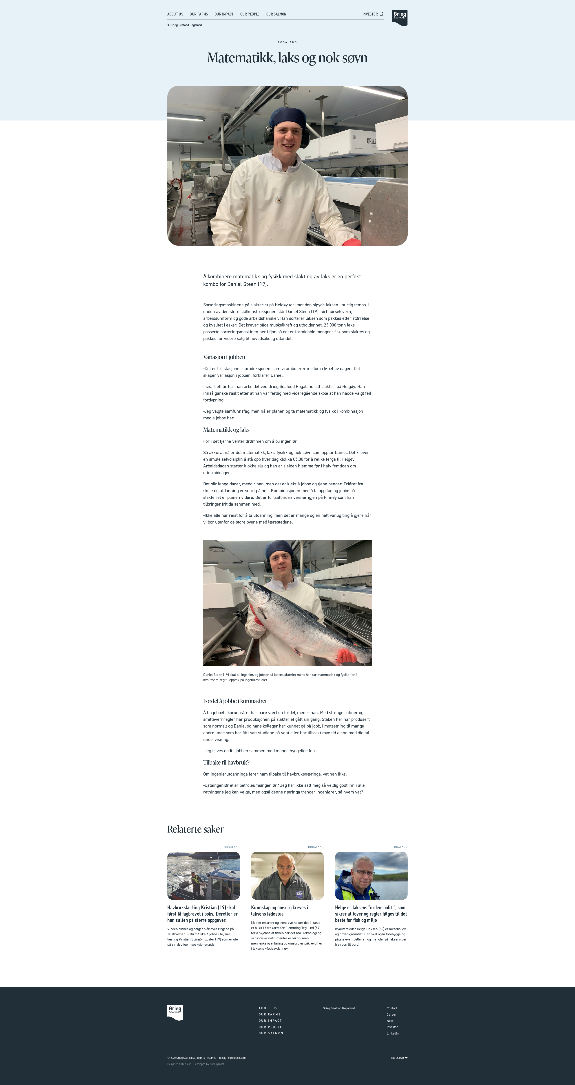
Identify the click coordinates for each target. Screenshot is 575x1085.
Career (391, 1014)
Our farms (199, 14)
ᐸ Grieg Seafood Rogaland (184, 25)
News (390, 1020)
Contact (392, 1008)
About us (175, 14)
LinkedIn (393, 1033)
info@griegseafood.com (232, 1057)
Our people (250, 14)
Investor (392, 1027)
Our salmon (276, 14)
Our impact (224, 14)
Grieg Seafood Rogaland (339, 1008)
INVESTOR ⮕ (399, 1057)
